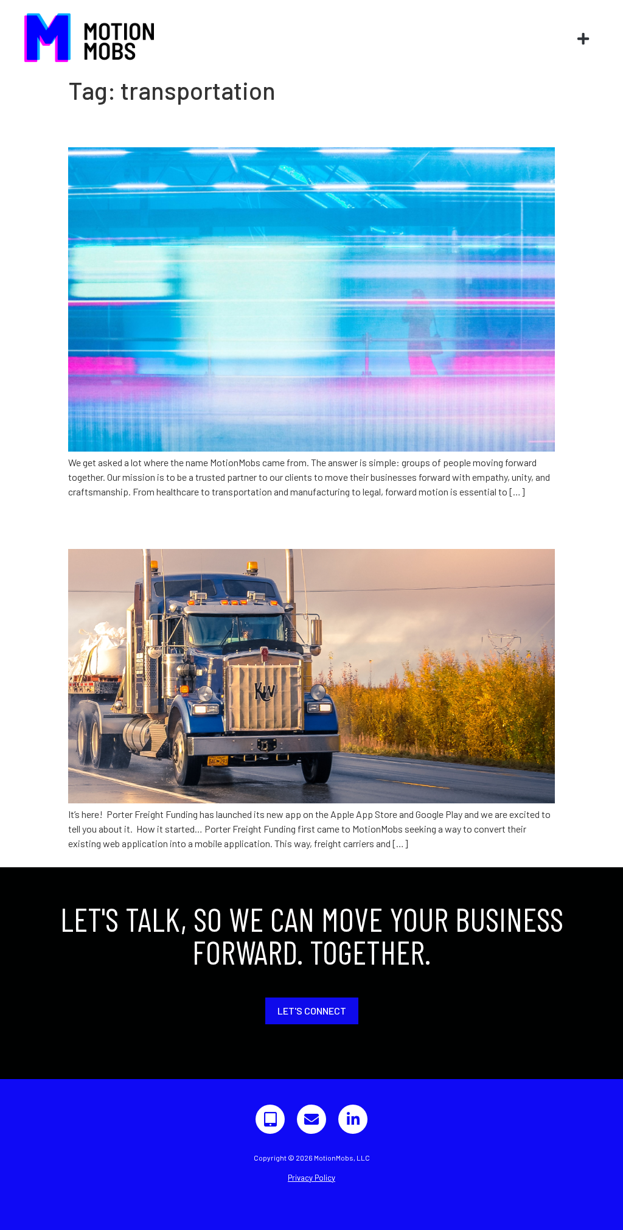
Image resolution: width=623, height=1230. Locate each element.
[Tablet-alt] (270, 1119)
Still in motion (126, 126)
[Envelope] (311, 1119)
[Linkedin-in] (352, 1119)
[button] (583, 39)
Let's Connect (311, 1010)
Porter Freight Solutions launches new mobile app (277, 527)
